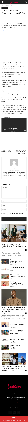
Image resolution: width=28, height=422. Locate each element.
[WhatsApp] (13, 19)
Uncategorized (8, 5)
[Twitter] (6, 19)
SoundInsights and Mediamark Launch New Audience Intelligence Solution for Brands (18, 283)
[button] (2, 2)
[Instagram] (14, 412)
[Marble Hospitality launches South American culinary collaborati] (14, 358)
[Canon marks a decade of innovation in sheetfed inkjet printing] (5, 339)
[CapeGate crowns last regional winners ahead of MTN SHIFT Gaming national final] (5, 261)
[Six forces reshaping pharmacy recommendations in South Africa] (5, 269)
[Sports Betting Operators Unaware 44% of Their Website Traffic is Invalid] (5, 332)
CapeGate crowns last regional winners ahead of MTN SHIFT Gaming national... (17, 261)
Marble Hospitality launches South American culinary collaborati (13, 367)
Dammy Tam (4, 249)
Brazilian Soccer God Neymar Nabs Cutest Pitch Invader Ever (21, 151)
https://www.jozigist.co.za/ (14, 170)
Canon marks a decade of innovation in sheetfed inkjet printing (17, 339)
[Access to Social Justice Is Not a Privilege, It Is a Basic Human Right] (5, 347)
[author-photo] (14, 166)
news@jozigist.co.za (17, 402)
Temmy (4, 15)
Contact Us (14, 417)
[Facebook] (2, 19)
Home (2, 5)
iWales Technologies (20, 420)
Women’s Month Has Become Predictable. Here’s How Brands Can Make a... (13, 246)
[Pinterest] (9, 19)
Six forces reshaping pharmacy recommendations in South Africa (17, 269)
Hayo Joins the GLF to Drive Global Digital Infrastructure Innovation (17, 324)
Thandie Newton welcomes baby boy (6, 150)
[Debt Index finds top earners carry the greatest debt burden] (5, 276)
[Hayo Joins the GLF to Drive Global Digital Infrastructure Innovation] (5, 324)
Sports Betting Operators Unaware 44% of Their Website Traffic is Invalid (17, 332)
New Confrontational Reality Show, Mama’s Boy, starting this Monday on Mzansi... (13, 309)
